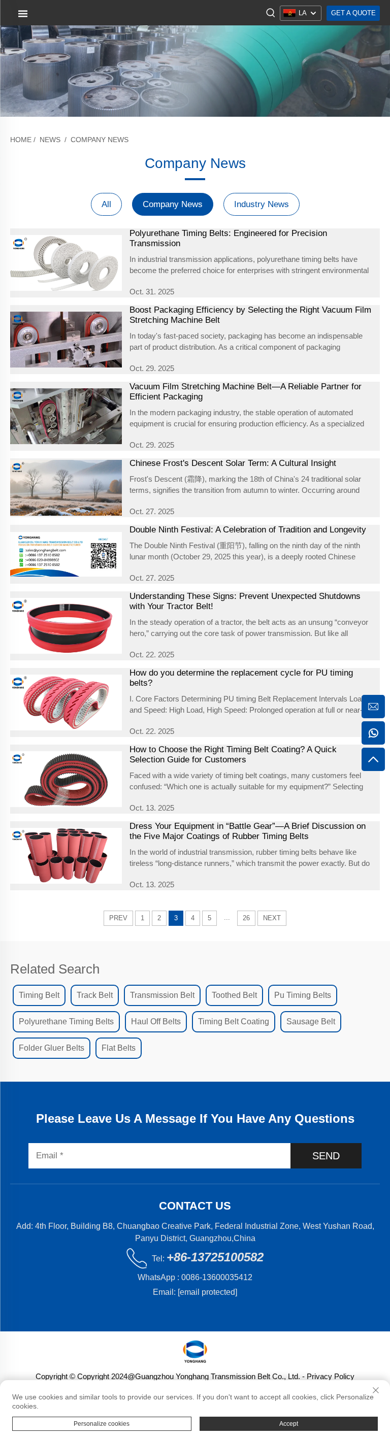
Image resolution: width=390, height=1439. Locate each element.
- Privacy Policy (327, 1376)
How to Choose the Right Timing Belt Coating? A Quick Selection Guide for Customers (233, 754)
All (106, 204)
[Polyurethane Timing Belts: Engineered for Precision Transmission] (66, 263)
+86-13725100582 (215, 1257)
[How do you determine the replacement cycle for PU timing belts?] (66, 702)
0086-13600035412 (216, 1277)
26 (246, 918)
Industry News (261, 204)
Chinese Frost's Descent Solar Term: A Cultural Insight (232, 463)
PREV (118, 918)
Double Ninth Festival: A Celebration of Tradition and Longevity (247, 529)
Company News (99, 140)
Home (20, 140)
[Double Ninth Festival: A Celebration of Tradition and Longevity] (66, 554)
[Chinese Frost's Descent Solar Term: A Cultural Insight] (66, 488)
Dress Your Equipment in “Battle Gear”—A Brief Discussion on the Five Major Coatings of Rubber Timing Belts (247, 831)
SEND (326, 1155)
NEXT (272, 918)
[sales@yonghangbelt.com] (373, 706)
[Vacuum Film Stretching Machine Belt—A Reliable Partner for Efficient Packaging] (66, 416)
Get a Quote (353, 13)
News (50, 140)
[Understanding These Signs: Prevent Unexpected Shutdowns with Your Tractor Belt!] (66, 626)
